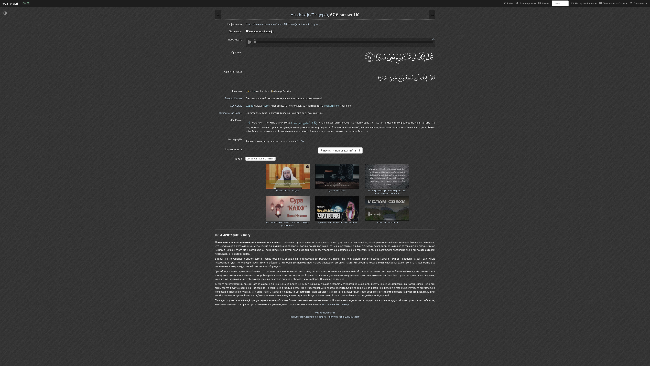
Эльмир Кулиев (233, 98)
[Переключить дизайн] (5, 13)
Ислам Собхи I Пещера (387, 222)
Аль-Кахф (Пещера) (309, 15)
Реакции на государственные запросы (308, 316)
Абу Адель (236, 105)
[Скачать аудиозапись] (433, 39)
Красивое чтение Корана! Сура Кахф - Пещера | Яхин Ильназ (287, 222)
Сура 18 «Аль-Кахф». (337, 190)
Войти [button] (509, 3)
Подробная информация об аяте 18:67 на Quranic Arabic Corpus (282, 24)
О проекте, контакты (325, 312)
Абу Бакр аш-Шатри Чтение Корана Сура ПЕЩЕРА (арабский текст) (387, 190)
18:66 (300, 141)
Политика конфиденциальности (344, 316)
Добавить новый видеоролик (260, 158)
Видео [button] (545, 3)
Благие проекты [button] (527, 3)
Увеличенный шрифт (261, 31)
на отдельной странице (335, 304)
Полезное (638, 3)
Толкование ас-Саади (613, 3)
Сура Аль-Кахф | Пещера (287, 190)
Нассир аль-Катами (584, 3)
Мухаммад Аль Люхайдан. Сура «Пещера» (337, 222)
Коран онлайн (10, 3)
